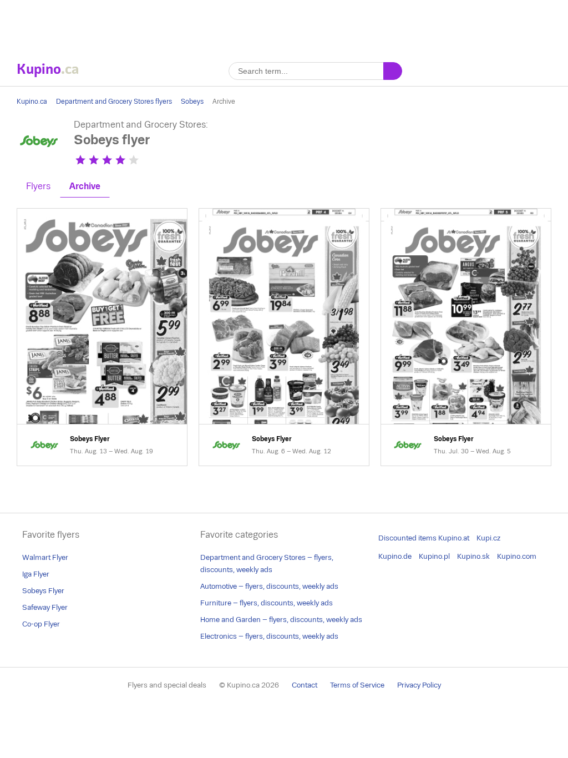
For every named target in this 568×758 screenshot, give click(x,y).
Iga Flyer (35, 574)
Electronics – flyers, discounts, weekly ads (269, 636)
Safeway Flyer (45, 607)
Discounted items (407, 538)
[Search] (392, 71)
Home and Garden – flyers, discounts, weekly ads (281, 619)
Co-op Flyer (41, 624)
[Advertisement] (284, 25)
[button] (80, 159)
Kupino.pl (434, 556)
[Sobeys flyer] (39, 160)
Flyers (38, 186)
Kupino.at (453, 538)
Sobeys (192, 101)
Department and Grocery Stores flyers (114, 101)
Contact (304, 685)
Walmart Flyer (45, 557)
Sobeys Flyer (102, 337)
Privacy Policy (419, 685)
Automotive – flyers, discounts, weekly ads (269, 586)
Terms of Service (357, 685)
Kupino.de (395, 556)
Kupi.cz (488, 538)
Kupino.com (516, 556)
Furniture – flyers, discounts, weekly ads (266, 603)
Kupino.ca (32, 101)
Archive (84, 186)
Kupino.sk (473, 556)
